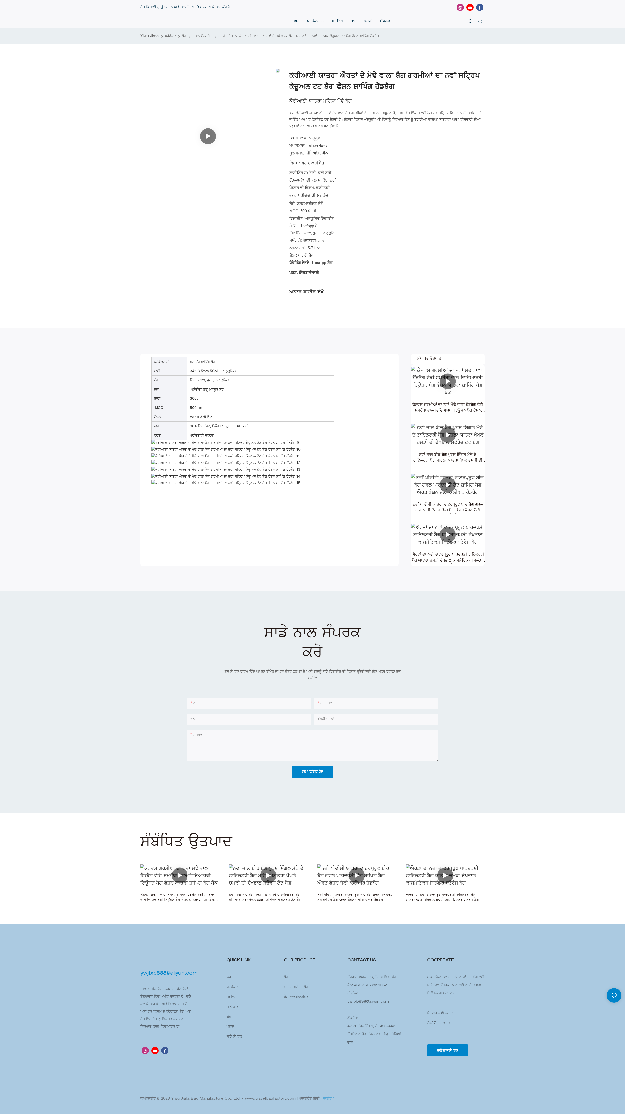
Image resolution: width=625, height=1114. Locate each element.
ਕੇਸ (229, 1017)
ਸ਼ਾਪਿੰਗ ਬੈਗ (225, 36)
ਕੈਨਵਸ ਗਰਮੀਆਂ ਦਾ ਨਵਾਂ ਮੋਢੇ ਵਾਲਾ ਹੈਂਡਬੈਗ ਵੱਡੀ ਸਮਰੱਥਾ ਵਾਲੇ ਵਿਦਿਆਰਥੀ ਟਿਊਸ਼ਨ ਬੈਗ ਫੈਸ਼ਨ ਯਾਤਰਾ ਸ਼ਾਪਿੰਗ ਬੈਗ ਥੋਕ (447, 408)
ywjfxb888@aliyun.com (368, 1002)
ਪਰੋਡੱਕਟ (170, 36)
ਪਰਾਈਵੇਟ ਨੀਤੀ (310, 1099)
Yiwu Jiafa (149, 36)
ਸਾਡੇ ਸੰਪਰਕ (234, 1037)
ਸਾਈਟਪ (328, 1099)
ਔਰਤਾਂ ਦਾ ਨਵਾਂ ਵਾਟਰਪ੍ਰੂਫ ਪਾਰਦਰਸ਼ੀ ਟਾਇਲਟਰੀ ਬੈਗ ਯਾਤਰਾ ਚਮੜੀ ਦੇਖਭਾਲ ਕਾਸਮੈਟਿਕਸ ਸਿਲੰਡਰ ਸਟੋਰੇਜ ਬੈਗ (448, 558)
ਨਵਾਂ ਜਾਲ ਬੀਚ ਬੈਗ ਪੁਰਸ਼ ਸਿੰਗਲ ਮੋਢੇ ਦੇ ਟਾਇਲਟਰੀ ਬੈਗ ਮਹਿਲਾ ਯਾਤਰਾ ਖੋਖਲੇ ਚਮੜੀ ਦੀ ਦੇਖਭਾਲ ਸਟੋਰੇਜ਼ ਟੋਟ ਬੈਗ (447, 458)
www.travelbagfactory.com (271, 1099)
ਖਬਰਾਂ (230, 1027)
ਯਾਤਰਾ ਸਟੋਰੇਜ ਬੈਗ (296, 987)
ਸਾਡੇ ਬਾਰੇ (233, 1007)
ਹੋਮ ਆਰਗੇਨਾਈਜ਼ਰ (296, 997)
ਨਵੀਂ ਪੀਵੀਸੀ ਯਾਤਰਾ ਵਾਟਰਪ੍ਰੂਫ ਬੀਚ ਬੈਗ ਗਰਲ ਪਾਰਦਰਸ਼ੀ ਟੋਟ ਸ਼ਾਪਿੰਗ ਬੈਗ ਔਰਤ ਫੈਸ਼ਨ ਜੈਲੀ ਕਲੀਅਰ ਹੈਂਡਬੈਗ (448, 508)
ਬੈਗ (184, 36)
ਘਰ (229, 977)
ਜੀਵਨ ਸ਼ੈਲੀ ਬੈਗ (202, 36)
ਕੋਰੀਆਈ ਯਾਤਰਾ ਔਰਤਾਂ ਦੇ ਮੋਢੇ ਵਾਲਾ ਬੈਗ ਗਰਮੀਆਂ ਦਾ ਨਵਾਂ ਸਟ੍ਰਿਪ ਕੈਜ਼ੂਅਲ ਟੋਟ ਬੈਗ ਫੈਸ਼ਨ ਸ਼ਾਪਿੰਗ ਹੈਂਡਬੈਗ (309, 36)
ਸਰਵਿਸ (232, 997)
